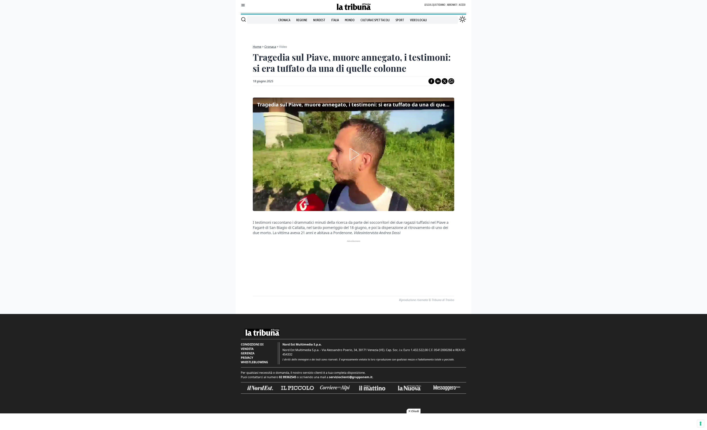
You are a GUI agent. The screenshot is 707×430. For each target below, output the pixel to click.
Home (257, 47)
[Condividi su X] (445, 81)
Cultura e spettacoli (375, 20)
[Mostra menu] (243, 5)
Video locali (418, 20)
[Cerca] (243, 19)
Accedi (462, 4)
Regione (301, 20)
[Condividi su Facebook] (431, 81)
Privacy (247, 358)
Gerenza (247, 353)
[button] (353, 154)
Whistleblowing (254, 362)
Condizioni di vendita (252, 346)
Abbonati (452, 4)
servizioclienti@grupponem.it (350, 377)
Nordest (319, 20)
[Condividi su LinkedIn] (438, 81)
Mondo (350, 20)
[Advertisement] (353, 32)
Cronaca (284, 20)
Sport (399, 20)
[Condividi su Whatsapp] (451, 81)
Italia (335, 20)
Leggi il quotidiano (434, 4)
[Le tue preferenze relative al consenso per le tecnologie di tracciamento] (700, 423)
